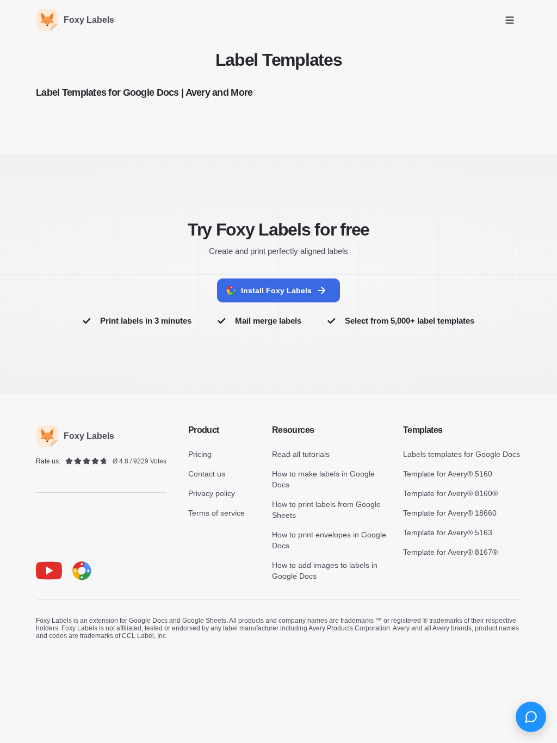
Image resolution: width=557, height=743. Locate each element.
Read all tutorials (301, 454)
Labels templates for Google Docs (461, 454)
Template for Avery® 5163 (447, 532)
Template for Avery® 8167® (450, 552)
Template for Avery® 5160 (447, 473)
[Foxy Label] (81, 570)
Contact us (206, 473)
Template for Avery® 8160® (450, 493)
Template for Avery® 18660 (450, 513)
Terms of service (216, 513)
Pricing (200, 454)
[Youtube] (49, 570)
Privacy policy (211, 493)
